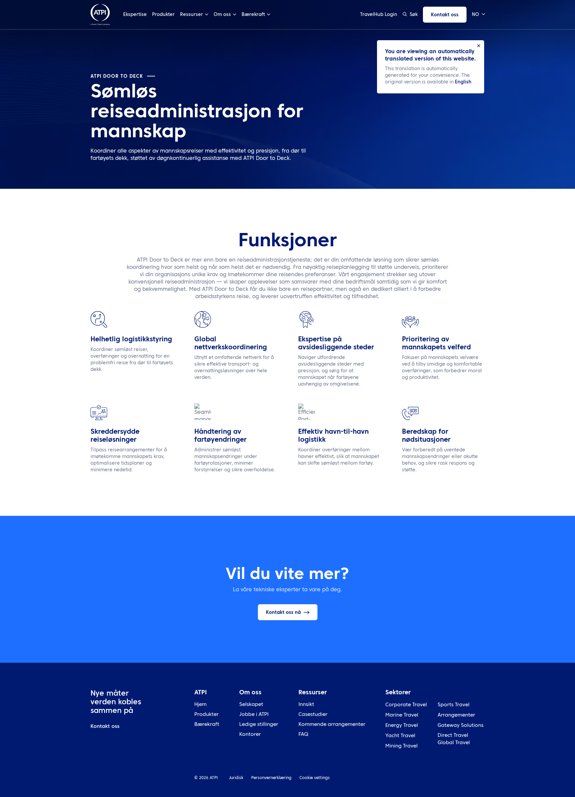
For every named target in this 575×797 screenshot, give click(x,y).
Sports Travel (454, 705)
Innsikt (306, 704)
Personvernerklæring (271, 778)
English (463, 82)
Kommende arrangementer (331, 724)
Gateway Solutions (460, 725)
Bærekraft (206, 724)
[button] (478, 15)
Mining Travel (401, 746)
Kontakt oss (445, 15)
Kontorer (250, 734)
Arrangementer (456, 715)
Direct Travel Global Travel (454, 739)
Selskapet (251, 704)
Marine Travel (401, 715)
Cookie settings (314, 778)
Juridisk (236, 778)
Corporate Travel (406, 705)
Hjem (200, 704)
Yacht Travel (400, 736)
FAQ (303, 734)
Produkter (163, 14)
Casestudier (312, 714)
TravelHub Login (378, 14)
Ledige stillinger (258, 724)
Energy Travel (401, 725)
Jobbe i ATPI (254, 714)
